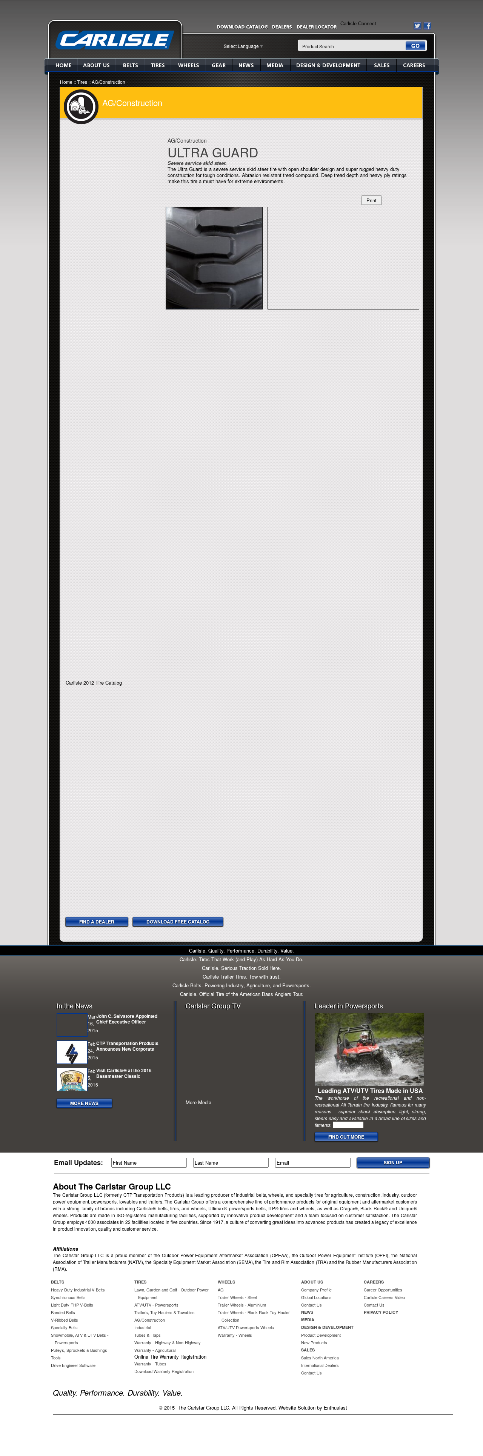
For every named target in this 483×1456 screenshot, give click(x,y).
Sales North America (320, 1357)
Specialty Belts (64, 1327)
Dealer (282, 28)
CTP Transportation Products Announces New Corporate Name (127, 1049)
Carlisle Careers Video (384, 1297)
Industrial (142, 1327)
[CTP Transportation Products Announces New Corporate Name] (72, 1052)
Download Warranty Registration (164, 1371)
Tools (56, 1357)
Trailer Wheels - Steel (237, 1297)
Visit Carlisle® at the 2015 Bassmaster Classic (124, 1073)
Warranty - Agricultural (154, 1350)
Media (275, 65)
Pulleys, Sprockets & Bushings (79, 1350)
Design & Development (328, 65)
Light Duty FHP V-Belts (72, 1305)
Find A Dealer (96, 921)
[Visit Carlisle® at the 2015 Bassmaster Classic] (72, 1079)
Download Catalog (241, 28)
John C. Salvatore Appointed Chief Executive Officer (126, 1019)
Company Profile (316, 1290)
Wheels (188, 65)
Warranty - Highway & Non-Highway (167, 1342)
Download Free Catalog (177, 921)
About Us (97, 65)
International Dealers (320, 1365)
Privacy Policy (381, 1312)
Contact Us (311, 1305)
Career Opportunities (383, 1290)
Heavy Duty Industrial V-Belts (78, 1290)
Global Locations (316, 1297)
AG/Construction (108, 81)
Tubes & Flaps (147, 1335)
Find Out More (346, 1136)
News (246, 65)
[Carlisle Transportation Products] (115, 39)
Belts (130, 65)
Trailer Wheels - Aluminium (242, 1305)
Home (63, 65)
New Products (314, 1342)
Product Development (321, 1335)
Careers (415, 65)
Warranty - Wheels (235, 1335)
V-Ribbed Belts (64, 1320)
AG (221, 1290)
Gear (219, 65)
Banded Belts (63, 1312)
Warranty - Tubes (150, 1364)
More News (84, 1103)
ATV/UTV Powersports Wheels (246, 1327)
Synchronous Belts (68, 1297)
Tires (158, 65)
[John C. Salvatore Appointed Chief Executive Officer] (72, 1025)
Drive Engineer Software (73, 1365)
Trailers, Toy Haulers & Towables (164, 1312)
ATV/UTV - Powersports (156, 1305)
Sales (381, 65)
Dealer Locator (316, 28)
